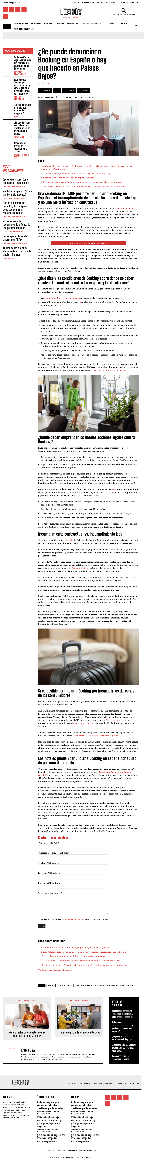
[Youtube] (5, 16)
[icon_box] (124, 13)
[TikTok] (24, 9)
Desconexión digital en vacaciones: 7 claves (20, 147)
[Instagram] (11, 9)
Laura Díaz (49, 97)
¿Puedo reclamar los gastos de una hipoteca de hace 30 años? (27, 1034)
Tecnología (18, 137)
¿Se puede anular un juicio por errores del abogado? (22, 109)
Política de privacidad (72, 919)
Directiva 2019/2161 (115, 720)
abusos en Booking (124, 208)
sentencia (68, 540)
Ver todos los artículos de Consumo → (56, 970)
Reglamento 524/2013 (83, 723)
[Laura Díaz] (13, 1054)
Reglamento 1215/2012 (79, 568)
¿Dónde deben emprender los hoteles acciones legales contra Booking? (77, 173)
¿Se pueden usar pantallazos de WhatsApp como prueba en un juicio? (22, 128)
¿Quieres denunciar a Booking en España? (88, 243)
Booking (50, 985)
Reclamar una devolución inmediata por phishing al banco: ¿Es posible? (75, 947)
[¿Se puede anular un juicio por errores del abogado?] (7, 108)
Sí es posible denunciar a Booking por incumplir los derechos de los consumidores (82, 182)
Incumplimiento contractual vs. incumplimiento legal (69, 177)
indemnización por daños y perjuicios (112, 985)
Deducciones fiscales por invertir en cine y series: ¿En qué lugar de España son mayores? (22, 86)
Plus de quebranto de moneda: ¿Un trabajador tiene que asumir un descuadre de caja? (15, 207)
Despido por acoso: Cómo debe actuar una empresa (16, 181)
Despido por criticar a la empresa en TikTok (15, 238)
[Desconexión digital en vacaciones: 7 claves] (7, 146)
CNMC (114, 489)
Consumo (45, 83)
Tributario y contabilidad (19, 98)
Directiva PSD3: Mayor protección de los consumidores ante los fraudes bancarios (80, 960)
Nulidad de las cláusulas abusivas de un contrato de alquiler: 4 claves (17, 251)
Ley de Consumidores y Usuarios (110, 370)
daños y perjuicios (83, 985)
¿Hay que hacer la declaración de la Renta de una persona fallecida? (16, 225)
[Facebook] (5, 9)
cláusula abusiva (64, 985)
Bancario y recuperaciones (20, 73)
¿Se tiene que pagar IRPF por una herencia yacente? (17, 193)
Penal (16, 117)
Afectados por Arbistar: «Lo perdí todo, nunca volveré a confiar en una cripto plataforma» (84, 965)
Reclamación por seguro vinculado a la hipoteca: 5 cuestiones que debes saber (22, 63)
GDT (80, 302)
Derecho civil (9, 258)
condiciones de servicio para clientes (62, 298)
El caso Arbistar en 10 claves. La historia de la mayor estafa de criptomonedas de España (83, 951)
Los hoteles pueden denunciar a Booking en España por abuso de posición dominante (83, 186)
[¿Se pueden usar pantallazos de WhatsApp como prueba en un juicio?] (7, 125)
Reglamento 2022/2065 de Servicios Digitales (96, 735)
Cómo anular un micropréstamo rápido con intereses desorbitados (73, 956)
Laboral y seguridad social (21, 156)
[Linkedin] (17, 9)
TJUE (134, 985)
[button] (136, 26)
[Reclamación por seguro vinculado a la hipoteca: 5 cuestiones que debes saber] (7, 60)
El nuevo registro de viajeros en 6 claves (79, 1032)
